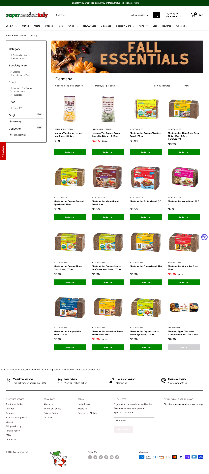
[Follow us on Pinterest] (106, 457)
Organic (16, 72)
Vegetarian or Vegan (21, 75)
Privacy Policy (51, 413)
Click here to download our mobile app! (183, 404)
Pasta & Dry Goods (21, 55)
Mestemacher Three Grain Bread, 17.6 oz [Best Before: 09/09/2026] (184, 136)
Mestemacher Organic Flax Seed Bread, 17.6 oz (145, 134)
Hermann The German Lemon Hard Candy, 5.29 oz (68, 134)
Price (12, 101)
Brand (12, 82)
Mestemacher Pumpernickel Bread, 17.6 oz (67, 333)
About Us (48, 404)
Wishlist (48, 417)
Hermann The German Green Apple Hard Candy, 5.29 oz (106, 134)
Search (9, 422)
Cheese (49, 25)
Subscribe (123, 429)
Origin (71, 25)
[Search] (156, 15)
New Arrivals (89, 25)
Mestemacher (18, 91)
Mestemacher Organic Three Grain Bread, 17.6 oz (68, 267)
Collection (15, 128)
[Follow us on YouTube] (112, 457)
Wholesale (181, 25)
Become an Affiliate (87, 413)
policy (84, 383)
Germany (16, 121)
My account (172, 16)
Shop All (10, 25)
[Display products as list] (197, 86)
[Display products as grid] (193, 86)
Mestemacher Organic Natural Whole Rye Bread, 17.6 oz (144, 333)
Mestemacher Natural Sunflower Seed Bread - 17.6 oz (107, 333)
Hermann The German (22, 88)
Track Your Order (14, 404)
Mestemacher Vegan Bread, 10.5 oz (183, 202)
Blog (155, 25)
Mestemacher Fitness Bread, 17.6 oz (146, 267)
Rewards (166, 25)
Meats (37, 25)
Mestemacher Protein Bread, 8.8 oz (145, 202)
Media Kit (82, 408)
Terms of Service (52, 408)
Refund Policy (13, 430)
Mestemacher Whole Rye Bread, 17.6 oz (183, 267)
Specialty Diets (123, 25)
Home (8, 35)
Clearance (106, 25)
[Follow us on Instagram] (101, 457)
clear (39, 114)
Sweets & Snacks (20, 58)
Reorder (10, 408)
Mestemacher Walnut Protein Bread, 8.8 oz (106, 202)
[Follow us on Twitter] (95, 457)
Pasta (60, 25)
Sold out (184, 347)
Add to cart (70, 152)
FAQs (8, 435)
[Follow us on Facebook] (90, 457)
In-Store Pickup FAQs (16, 417)
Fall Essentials (20, 35)
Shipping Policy (13, 426)
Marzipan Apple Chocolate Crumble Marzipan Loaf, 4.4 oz (183, 333)
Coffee (25, 25)
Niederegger (18, 95)
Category (14, 48)
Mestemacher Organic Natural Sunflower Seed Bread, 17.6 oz (106, 267)
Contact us (121, 383)
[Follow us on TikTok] (117, 457)
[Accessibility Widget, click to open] (204, 237)
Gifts (142, 25)
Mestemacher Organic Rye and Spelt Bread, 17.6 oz (69, 202)
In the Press (84, 404)
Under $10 (17, 108)
